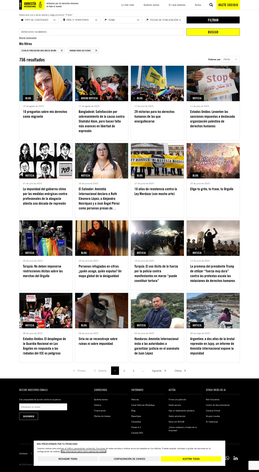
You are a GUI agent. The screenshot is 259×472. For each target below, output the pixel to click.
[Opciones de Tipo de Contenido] (54, 20)
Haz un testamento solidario (181, 410)
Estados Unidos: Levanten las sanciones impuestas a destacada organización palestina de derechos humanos (212, 118)
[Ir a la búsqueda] (211, 5)
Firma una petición (177, 399)
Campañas (136, 421)
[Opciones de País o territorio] (96, 20)
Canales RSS (137, 432)
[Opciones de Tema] (138, 20)
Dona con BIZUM (176, 421)
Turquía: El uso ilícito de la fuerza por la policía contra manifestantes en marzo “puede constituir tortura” (156, 273)
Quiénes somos (101, 399)
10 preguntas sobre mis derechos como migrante (45, 114)
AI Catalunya (212, 421)
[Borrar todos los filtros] (96, 50)
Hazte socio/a (228, 5)
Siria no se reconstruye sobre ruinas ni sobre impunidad (98, 341)
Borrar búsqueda (27, 37)
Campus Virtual (213, 410)
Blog (133, 410)
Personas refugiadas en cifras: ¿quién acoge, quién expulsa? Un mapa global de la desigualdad (100, 271)
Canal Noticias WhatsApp (143, 405)
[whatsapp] (227, 458)
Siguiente (157, 370)
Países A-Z (136, 427)
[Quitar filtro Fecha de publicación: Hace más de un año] (62, 50)
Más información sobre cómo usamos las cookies (83, 451)
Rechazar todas (67, 458)
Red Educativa (212, 399)
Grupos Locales (213, 416)
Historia (97, 405)
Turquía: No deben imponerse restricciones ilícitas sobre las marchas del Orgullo (43, 271)
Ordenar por (214, 59)
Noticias (135, 399)
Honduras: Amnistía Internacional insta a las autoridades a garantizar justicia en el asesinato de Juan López (156, 345)
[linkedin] (235, 458)
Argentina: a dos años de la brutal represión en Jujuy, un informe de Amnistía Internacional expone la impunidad (212, 345)
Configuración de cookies (129, 458)
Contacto (23, 453)
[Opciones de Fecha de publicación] (180, 20)
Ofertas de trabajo (102, 416)
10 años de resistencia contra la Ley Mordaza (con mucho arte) (155, 191)
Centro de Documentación (218, 405)
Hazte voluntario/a (177, 416)
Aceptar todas (191, 458)
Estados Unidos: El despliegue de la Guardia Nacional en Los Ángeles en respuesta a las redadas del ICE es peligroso (44, 345)
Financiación (100, 410)
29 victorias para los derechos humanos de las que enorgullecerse (154, 116)
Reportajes (136, 416)
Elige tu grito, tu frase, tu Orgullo (211, 189)
